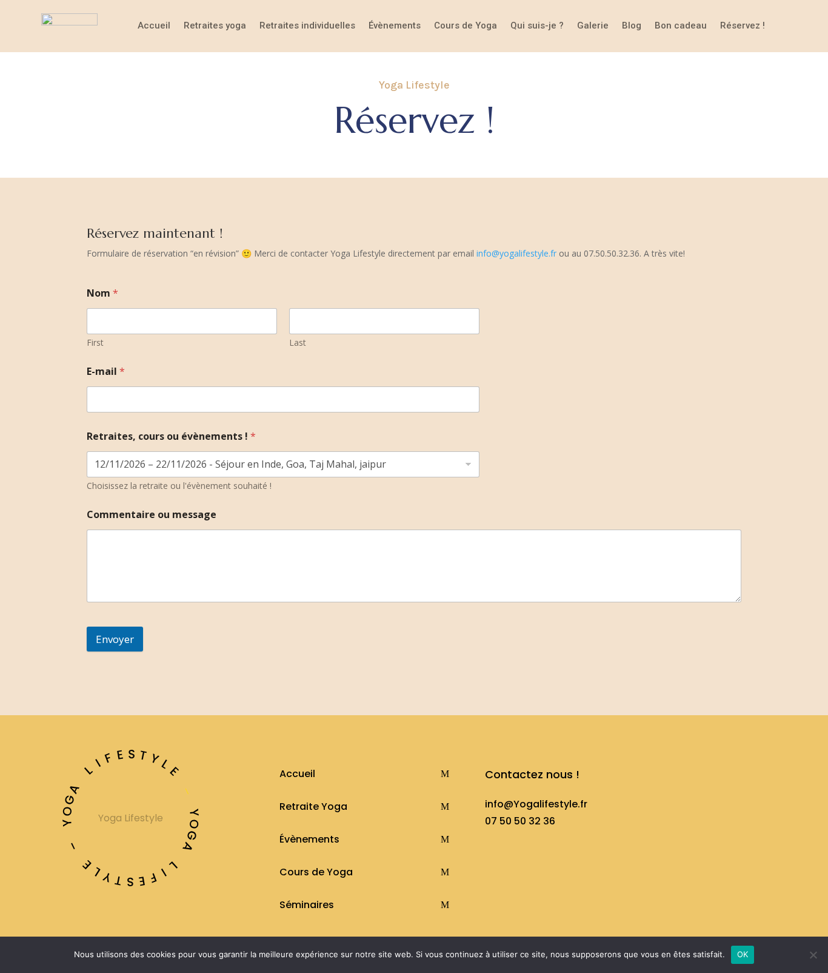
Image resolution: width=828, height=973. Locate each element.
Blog (631, 25)
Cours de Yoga (465, 25)
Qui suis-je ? (537, 25)
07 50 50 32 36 (520, 821)
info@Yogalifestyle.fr (536, 804)
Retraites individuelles (307, 25)
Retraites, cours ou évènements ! (171, 436)
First (95, 342)
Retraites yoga (215, 25)
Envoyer (115, 639)
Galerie (593, 25)
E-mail (106, 371)
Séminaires (306, 905)
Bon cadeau (681, 25)
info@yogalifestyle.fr (516, 253)
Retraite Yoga (313, 806)
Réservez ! (742, 25)
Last (297, 342)
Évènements (395, 25)
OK (743, 954)
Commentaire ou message (151, 514)
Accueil (154, 25)
